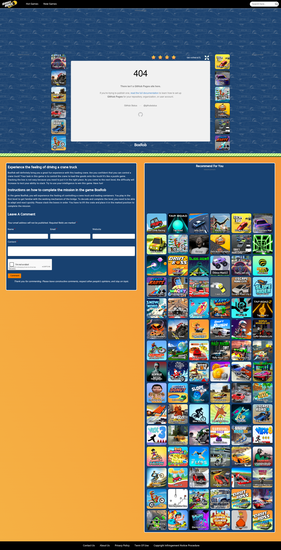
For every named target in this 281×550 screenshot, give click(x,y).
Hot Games (32, 4)
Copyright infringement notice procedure (176, 546)
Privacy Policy (122, 546)
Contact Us (89, 546)
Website (96, 229)
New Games (50, 4)
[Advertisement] (140, 32)
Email (53, 229)
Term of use (141, 546)
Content (13, 242)
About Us (105, 546)
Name (11, 229)
